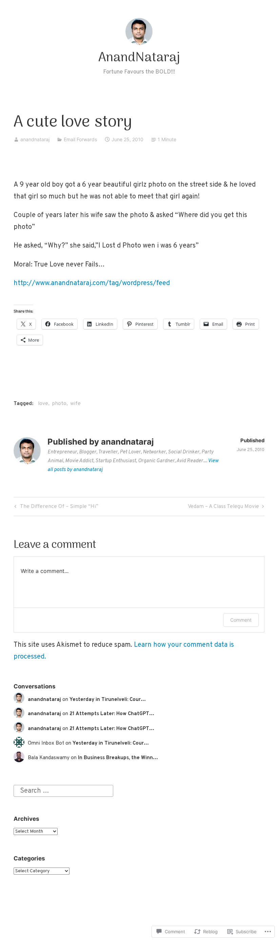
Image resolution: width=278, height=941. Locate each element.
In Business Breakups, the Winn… (118, 758)
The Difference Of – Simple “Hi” (55, 507)
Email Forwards (80, 139)
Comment (241, 620)
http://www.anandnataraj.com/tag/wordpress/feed (92, 283)
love (43, 403)
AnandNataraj (139, 57)
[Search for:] (63, 791)
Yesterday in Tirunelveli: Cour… (108, 700)
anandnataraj (34, 139)
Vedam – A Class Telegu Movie (223, 507)
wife (75, 403)
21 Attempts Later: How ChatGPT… (112, 714)
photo (59, 403)
